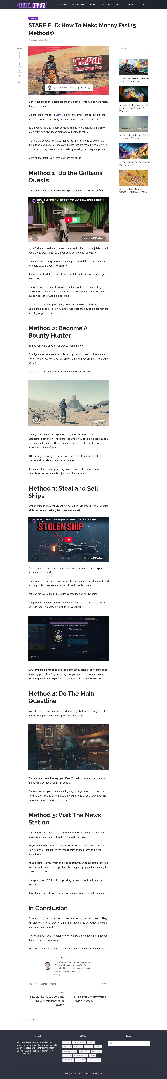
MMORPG (84, 1051)
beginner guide (80, 1055)
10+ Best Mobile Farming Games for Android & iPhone (133, 190)
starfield (54, 984)
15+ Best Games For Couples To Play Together (134, 163)
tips (92, 1055)
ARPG (89, 1046)
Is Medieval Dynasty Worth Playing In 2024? (89, 998)
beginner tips (79, 1042)
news (67, 1042)
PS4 (98, 1046)
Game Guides (61, 4)
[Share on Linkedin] (19, 82)
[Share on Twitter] (19, 70)
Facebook (26, 1048)
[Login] (143, 4)
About (118, 4)
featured (80, 1060)
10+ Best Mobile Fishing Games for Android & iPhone (134, 136)
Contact (129, 4)
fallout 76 (68, 1060)
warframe (96, 1051)
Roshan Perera (61, 88)
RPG (30, 984)
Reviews (93, 4)
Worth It (78, 1046)
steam (67, 1055)
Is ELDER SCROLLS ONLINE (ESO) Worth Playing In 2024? (47, 1000)
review (67, 1046)
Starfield (33, 18)
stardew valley (94, 1060)
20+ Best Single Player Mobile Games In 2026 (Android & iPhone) (133, 108)
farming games (70, 1051)
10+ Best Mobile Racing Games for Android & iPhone (134, 80)
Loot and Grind (91, 1073)
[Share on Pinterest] (19, 76)
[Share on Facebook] (19, 64)
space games (41, 984)
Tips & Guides (106, 4)
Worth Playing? (78, 4)
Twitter (38, 1048)
